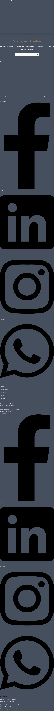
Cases (2, 395)
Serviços (3, 392)
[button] (27, 34)
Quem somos (4, 389)
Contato (3, 398)
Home (2, 386)
